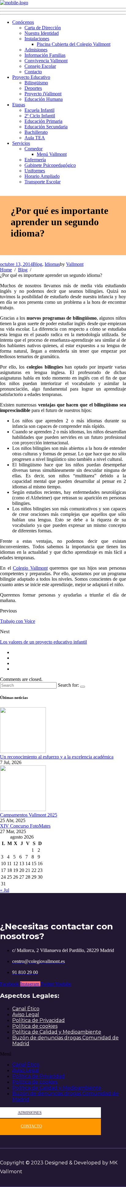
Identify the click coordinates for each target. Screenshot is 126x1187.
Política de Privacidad (38, 1020)
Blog (37, 264)
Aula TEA (34, 137)
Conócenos (23, 22)
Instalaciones (36, 38)
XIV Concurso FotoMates (25, 826)
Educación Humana (43, 99)
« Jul (4, 890)
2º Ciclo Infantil (39, 115)
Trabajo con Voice (17, 621)
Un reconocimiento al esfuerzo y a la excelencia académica (56, 756)
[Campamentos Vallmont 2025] (23, 809)
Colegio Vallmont (30, 568)
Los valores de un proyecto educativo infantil (43, 642)
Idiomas (52, 264)
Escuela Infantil (39, 110)
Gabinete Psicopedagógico (50, 165)
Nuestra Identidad (41, 33)
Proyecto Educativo (31, 77)
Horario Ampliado (42, 176)
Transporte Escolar (42, 181)
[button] (63, 1054)
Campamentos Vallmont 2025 (28, 815)
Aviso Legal (25, 1014)
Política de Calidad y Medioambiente (56, 1032)
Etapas (18, 104)
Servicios (21, 143)
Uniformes (34, 170)
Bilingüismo (36, 82)
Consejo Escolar (40, 66)
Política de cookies (34, 1026)
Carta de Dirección (42, 27)
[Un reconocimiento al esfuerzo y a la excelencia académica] (23, 751)
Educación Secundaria (46, 126)
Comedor (33, 148)
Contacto (33, 71)
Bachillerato (36, 132)
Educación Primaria (43, 121)
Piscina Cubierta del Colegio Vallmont (73, 44)
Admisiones (35, 49)
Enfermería (35, 159)
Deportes (33, 88)
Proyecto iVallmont (42, 93)
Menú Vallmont (52, 154)
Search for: (68, 685)
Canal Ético (25, 1009)
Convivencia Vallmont (46, 60)
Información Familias (44, 55)
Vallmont (74, 264)
